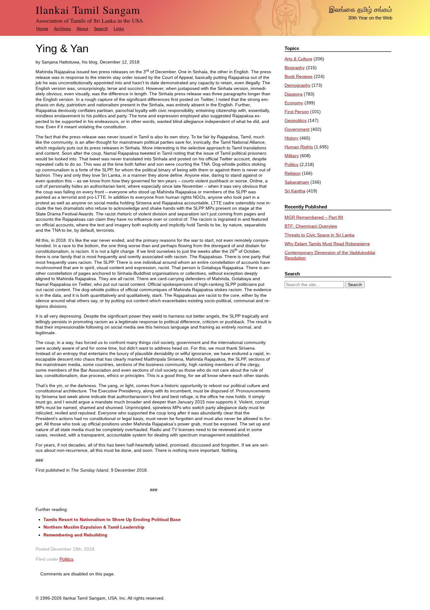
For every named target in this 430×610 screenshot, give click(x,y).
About (82, 28)
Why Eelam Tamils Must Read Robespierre (327, 243)
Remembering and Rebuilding (75, 534)
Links (119, 28)
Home (42, 28)
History (291, 138)
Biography (295, 67)
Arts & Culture (298, 58)
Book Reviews (299, 76)
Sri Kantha (295, 190)
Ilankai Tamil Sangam (88, 9)
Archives (62, 28)
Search (101, 28)
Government (297, 129)
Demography (297, 85)
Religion (293, 173)
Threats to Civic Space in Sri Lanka (319, 234)
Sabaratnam (297, 182)
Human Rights (299, 146)
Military (292, 155)
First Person (297, 111)
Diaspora (294, 94)
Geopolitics (296, 120)
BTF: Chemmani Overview (311, 226)
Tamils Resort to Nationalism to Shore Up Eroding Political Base (112, 519)
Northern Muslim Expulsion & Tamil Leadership (93, 527)
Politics (66, 559)
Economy (294, 102)
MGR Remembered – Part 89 (314, 217)
